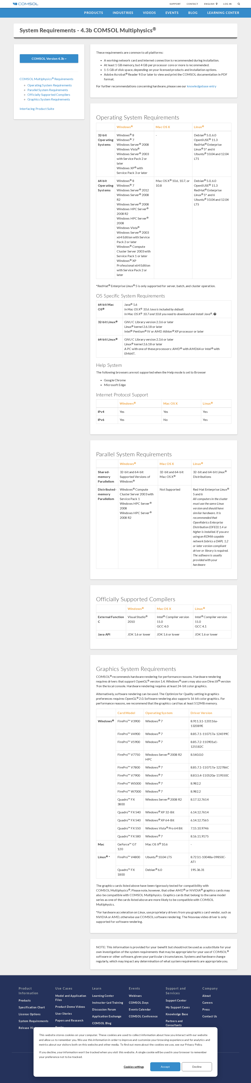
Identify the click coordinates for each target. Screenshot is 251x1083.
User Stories (63, 1013)
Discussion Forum (104, 1009)
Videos (149, 12)
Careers (207, 1002)
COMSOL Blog (101, 1023)
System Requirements (33, 1021)
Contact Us (209, 1016)
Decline (197, 1066)
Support (175, 3)
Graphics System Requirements (48, 99)
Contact (192, 3)
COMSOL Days (139, 1002)
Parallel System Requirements (47, 90)
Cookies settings (134, 1067)
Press (206, 1009)
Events (172, 12)
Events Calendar (140, 1009)
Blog (193, 12)
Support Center (176, 1000)
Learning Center (223, 12)
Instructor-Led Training (107, 1002)
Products (93, 12)
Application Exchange (107, 1016)
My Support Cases (178, 1007)
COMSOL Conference (143, 1016)
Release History (29, 1028)
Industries (123, 12)
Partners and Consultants (174, 1023)
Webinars (135, 996)
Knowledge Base (177, 1014)
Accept (165, 1066)
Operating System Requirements (49, 85)
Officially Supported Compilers (48, 94)
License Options (30, 1014)
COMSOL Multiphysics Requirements (46, 79)
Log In (227, 3)
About (206, 996)
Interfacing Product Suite (37, 108)
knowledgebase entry (201, 86)
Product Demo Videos (70, 1007)
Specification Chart (32, 1007)
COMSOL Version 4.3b (48, 58)
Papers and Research (69, 1020)
